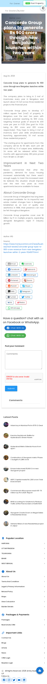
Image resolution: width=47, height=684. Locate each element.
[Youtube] (19, 679)
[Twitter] (14, 679)
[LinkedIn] (24, 679)
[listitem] (23, 425)
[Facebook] (4, 679)
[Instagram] (9, 679)
